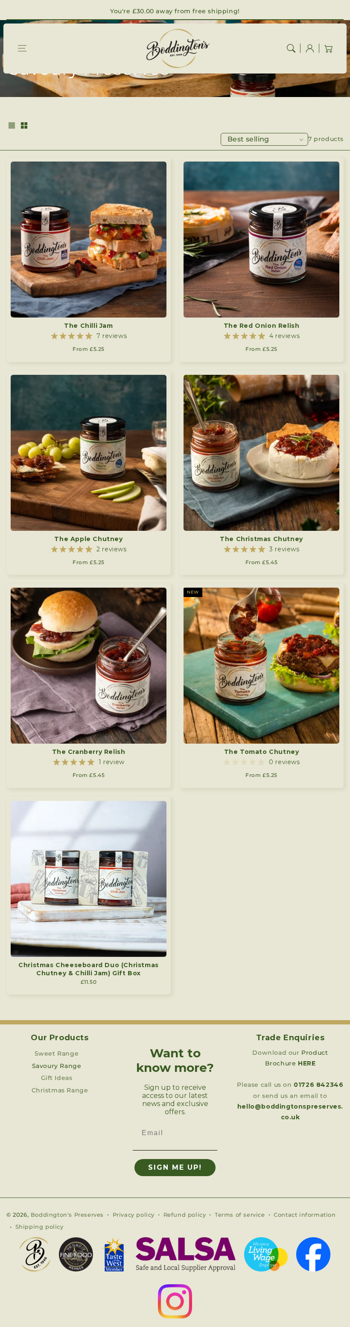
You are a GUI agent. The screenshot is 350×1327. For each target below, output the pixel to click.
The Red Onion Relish (262, 326)
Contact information (304, 1214)
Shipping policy (39, 1226)
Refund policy (184, 1214)
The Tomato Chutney (261, 752)
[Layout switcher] (11, 126)
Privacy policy (134, 1214)
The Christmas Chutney (261, 539)
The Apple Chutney (88, 539)
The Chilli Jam (88, 326)
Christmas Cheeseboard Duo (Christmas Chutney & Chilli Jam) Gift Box (88, 969)
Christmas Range (60, 1090)
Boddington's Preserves (67, 1214)
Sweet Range (57, 1053)
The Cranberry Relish (88, 752)
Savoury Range (57, 1066)
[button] (22, 48)
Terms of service (240, 1214)
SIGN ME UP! (175, 1167)
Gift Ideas (57, 1078)
